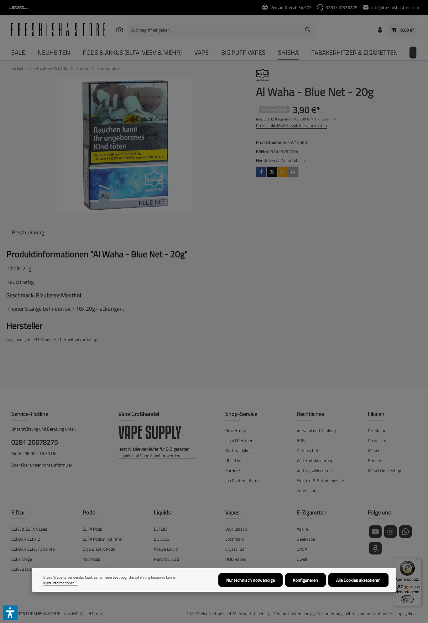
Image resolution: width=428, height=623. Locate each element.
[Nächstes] (413, 52)
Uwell (302, 559)
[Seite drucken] (293, 172)
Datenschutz (308, 450)
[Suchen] (120, 29)
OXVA (302, 549)
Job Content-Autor (242, 480)
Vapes (232, 512)
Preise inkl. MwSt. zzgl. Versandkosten (291, 125)
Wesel (373, 450)
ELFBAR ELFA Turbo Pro (33, 549)
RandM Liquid (166, 559)
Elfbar (18, 512)
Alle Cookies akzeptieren (358, 580)
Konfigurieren (305, 580)
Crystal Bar (235, 549)
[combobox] (214, 30)
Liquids (162, 512)
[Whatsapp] (405, 531)
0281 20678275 (34, 442)
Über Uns (234, 460)
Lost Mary (234, 539)
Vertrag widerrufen (314, 470)
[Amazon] (375, 548)
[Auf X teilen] (272, 172)
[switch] (407, 599)
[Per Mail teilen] (283, 172)
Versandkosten (287, 613)
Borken (374, 460)
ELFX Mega (21, 559)
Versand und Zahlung (316, 430)
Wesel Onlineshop (384, 470)
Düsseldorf (378, 440)
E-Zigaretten (311, 512)
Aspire (302, 529)
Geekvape (306, 539)
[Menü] (418, 561)
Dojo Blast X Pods (99, 549)
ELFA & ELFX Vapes (29, 529)
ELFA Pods (92, 529)
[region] (125, 145)
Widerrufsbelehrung (315, 460)
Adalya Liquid (166, 549)
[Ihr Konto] (380, 30)
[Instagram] (390, 531)
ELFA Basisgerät (26, 569)
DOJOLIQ (162, 539)
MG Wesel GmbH (87, 613)
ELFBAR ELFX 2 (25, 539)
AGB (301, 440)
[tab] (28, 232)
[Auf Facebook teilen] (261, 172)
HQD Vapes (235, 559)
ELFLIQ (160, 529)
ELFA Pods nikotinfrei (102, 539)
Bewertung (235, 430)
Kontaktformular (57, 465)
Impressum (307, 490)
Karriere (232, 470)
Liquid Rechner (239, 440)
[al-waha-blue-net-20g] (124, 145)
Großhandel (378, 430)
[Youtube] (375, 531)
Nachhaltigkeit (238, 450)
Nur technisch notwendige (250, 580)
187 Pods (91, 559)
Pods (89, 512)
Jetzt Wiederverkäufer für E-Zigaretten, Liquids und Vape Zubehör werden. (154, 452)
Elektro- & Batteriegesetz (320, 480)
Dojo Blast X (236, 529)
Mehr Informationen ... (60, 583)
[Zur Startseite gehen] (58, 29)
